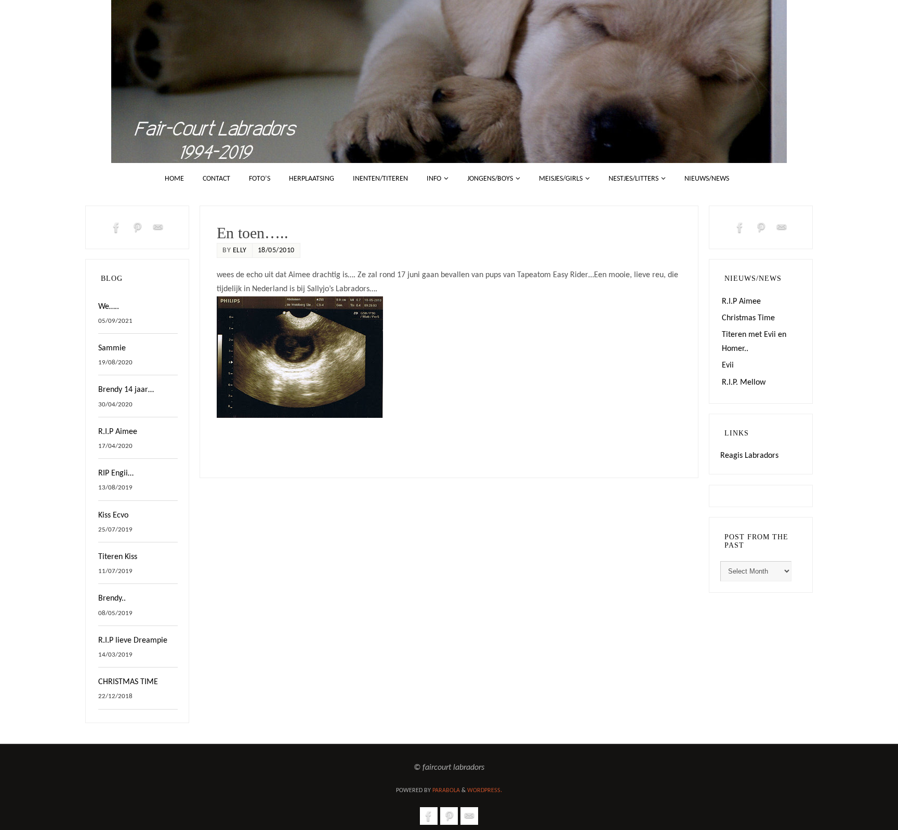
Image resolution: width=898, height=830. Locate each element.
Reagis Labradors (749, 456)
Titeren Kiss (117, 557)
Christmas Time (748, 318)
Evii (728, 365)
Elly (240, 250)
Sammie (112, 348)
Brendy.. (112, 598)
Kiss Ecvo (113, 515)
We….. (108, 307)
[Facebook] (116, 227)
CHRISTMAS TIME (128, 682)
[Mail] (158, 227)
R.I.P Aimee (117, 432)
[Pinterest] (137, 227)
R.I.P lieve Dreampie (132, 640)
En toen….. (252, 232)
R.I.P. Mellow (743, 382)
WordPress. (484, 790)
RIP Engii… (116, 473)
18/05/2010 (276, 250)
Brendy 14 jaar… (126, 390)
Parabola (446, 790)
